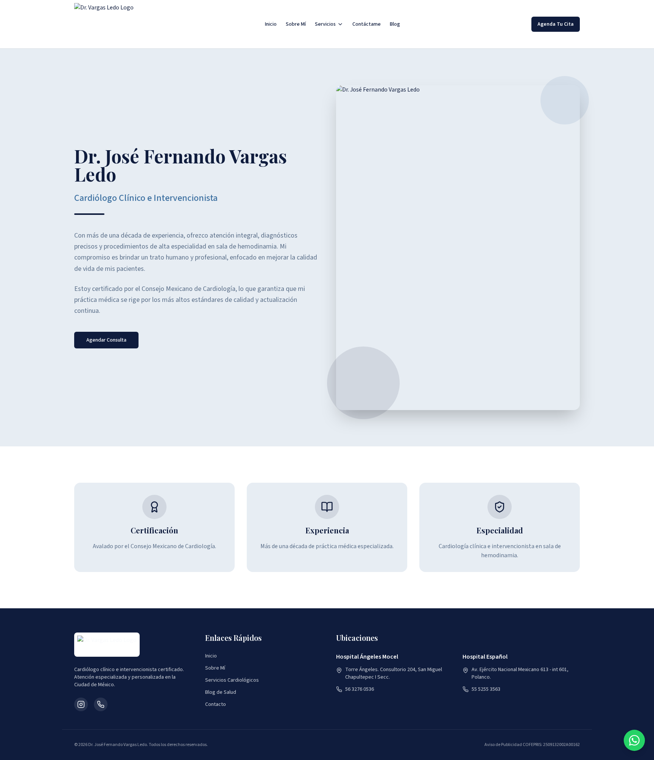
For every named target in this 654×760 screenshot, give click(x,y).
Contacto (215, 704)
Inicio (271, 24)
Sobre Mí (296, 24)
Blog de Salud (220, 692)
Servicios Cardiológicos (232, 680)
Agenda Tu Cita (555, 24)
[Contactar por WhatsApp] (634, 740)
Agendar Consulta (106, 340)
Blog (395, 24)
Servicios (325, 24)
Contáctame (366, 24)
